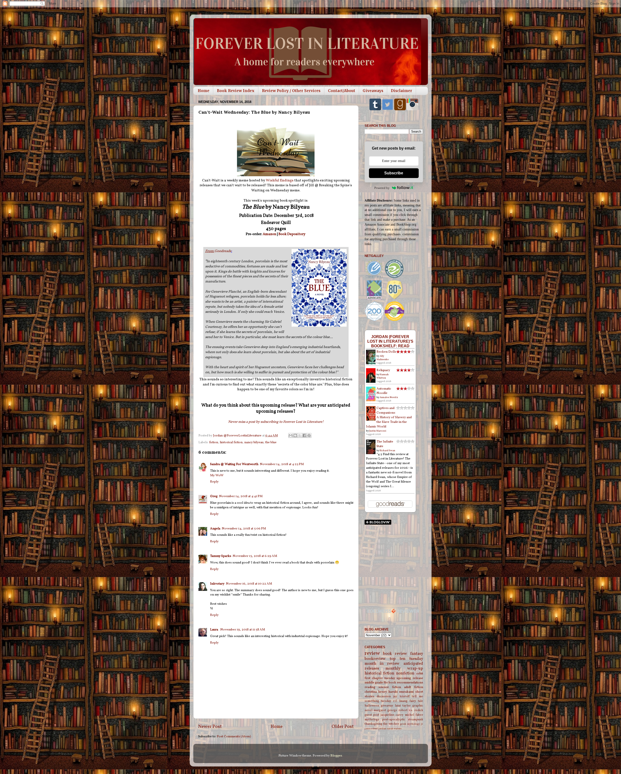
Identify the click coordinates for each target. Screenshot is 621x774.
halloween (372, 706)
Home (203, 90)
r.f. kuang (400, 701)
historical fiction (231, 442)
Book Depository (292, 234)
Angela (215, 528)
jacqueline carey (392, 715)
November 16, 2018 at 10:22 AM (249, 583)
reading (370, 687)
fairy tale (416, 701)
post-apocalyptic (393, 719)
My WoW (217, 475)
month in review (382, 663)
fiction (213, 442)
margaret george (385, 710)
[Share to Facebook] (304, 435)
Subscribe (393, 173)
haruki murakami (401, 691)
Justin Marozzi (377, 431)
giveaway (387, 706)
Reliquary (383, 370)
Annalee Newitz (389, 397)
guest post (372, 715)
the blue (271, 442)
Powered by (382, 188)
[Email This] (290, 435)
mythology (372, 719)
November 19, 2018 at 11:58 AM (242, 629)
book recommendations (406, 682)
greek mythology (410, 724)
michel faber (414, 715)
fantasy (416, 653)
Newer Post (210, 726)
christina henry (376, 691)
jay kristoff (401, 696)
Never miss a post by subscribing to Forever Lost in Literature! (276, 422)
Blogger (336, 755)
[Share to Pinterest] (309, 435)
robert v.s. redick (411, 710)
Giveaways (373, 90)
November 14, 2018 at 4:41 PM (241, 496)
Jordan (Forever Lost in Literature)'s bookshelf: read (390, 341)
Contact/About (341, 90)
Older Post (343, 726)
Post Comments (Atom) (234, 736)
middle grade (374, 682)
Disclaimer (401, 90)
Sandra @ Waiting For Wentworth (234, 464)
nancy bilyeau (253, 442)
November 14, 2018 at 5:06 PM (244, 528)
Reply (214, 481)
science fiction (389, 687)
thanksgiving (373, 724)
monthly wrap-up (404, 668)
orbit (419, 673)
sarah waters (394, 729)
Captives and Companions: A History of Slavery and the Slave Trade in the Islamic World (389, 417)
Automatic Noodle (383, 391)
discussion (384, 696)
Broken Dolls (386, 351)
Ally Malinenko (382, 357)
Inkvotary (217, 583)
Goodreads (218, 251)
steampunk (415, 719)
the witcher (391, 724)
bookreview (375, 659)
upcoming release (410, 678)
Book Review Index (235, 90)
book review (395, 653)
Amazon (269, 234)
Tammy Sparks (220, 556)
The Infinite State (384, 444)
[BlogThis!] (295, 435)
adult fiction (413, 687)
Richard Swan (387, 450)
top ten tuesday (406, 659)
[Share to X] (299, 435)
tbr (386, 682)
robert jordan (378, 729)
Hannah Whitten (382, 376)
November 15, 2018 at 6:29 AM (255, 556)
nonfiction (405, 673)
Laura (214, 629)
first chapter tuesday (380, 678)
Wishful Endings (280, 180)
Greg (214, 496)
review (372, 653)
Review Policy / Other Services (291, 90)
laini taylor (403, 706)
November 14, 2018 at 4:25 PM (282, 464)
